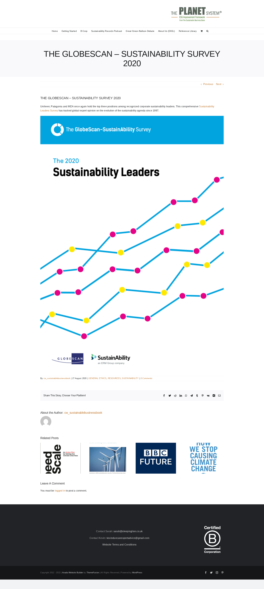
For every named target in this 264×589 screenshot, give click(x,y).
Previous (208, 84)
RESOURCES (114, 378)
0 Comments (146, 378)
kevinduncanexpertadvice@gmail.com (128, 538)
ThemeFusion (93, 572)
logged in (60, 490)
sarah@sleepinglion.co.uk (128, 531)
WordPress (137, 572)
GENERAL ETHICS (97, 378)
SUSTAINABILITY (130, 378)
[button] (207, 31)
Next (218, 84)
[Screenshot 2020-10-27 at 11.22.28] (132, 117)
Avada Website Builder (72, 572)
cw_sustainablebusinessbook (57, 378)
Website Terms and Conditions (119, 544)
